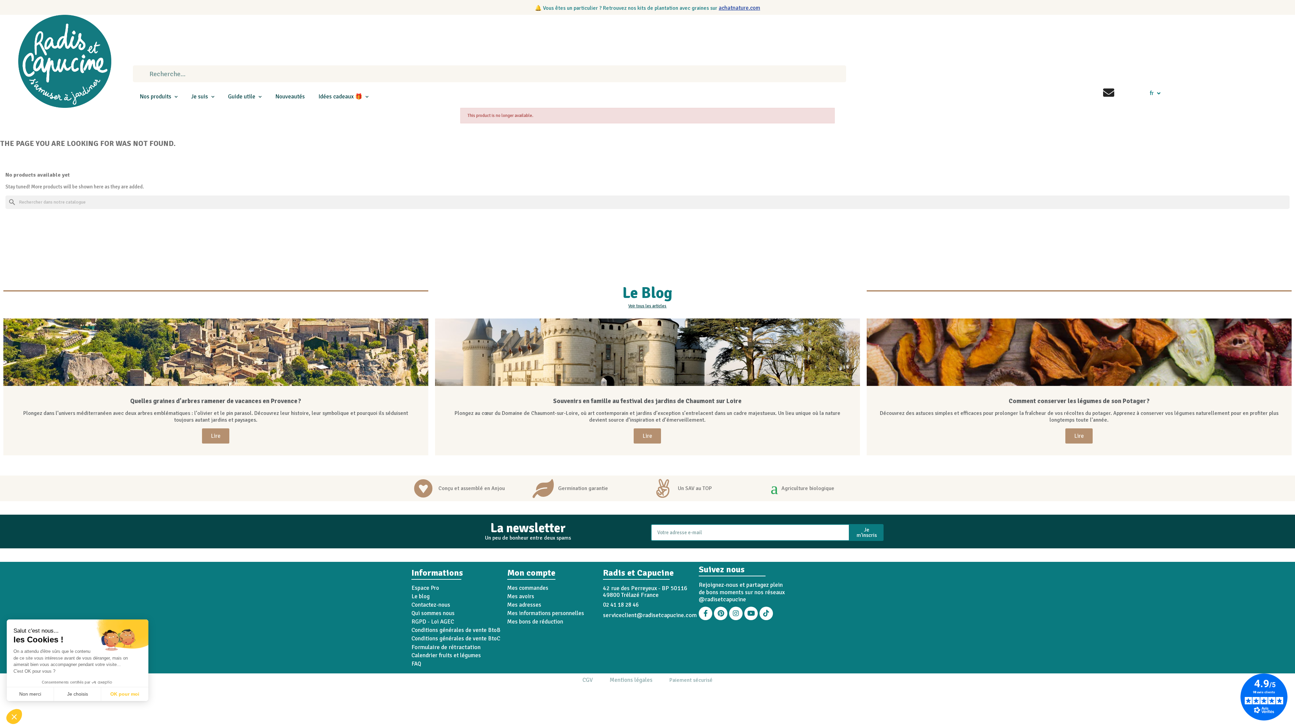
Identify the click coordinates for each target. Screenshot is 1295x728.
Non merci (30, 694)
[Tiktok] (766, 613)
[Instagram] (736, 613)
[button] (14, 716)
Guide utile (241, 96)
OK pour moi (124, 694)
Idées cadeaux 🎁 (340, 96)
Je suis (199, 96)
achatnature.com (739, 7)
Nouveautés (290, 96)
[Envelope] (1108, 92)
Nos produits (155, 96)
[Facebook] (705, 613)
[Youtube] (751, 613)
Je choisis (77, 694)
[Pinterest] (720, 613)
